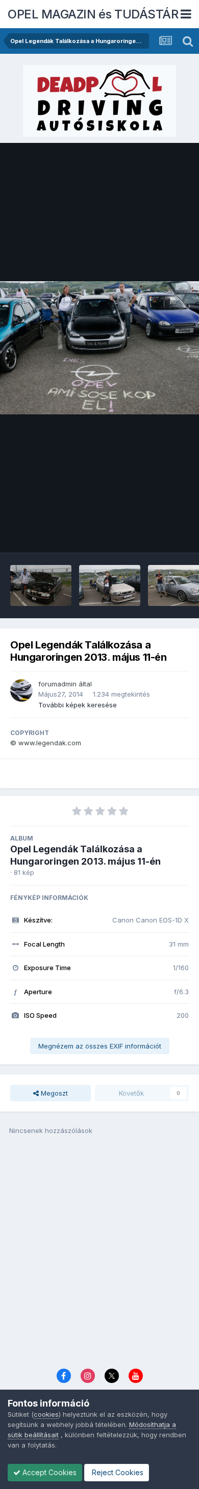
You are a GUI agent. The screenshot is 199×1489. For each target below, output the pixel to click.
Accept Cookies (48, 1472)
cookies (46, 1414)
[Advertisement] (99, 1255)
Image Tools (156, 534)
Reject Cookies (116, 1472)
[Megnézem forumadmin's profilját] (21, 690)
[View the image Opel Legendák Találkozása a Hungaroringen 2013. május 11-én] (40, 585)
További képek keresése (77, 705)
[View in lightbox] (99, 347)
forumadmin (57, 684)
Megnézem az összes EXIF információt (99, 1046)
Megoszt (53, 1093)
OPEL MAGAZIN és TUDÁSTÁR (93, 14)
